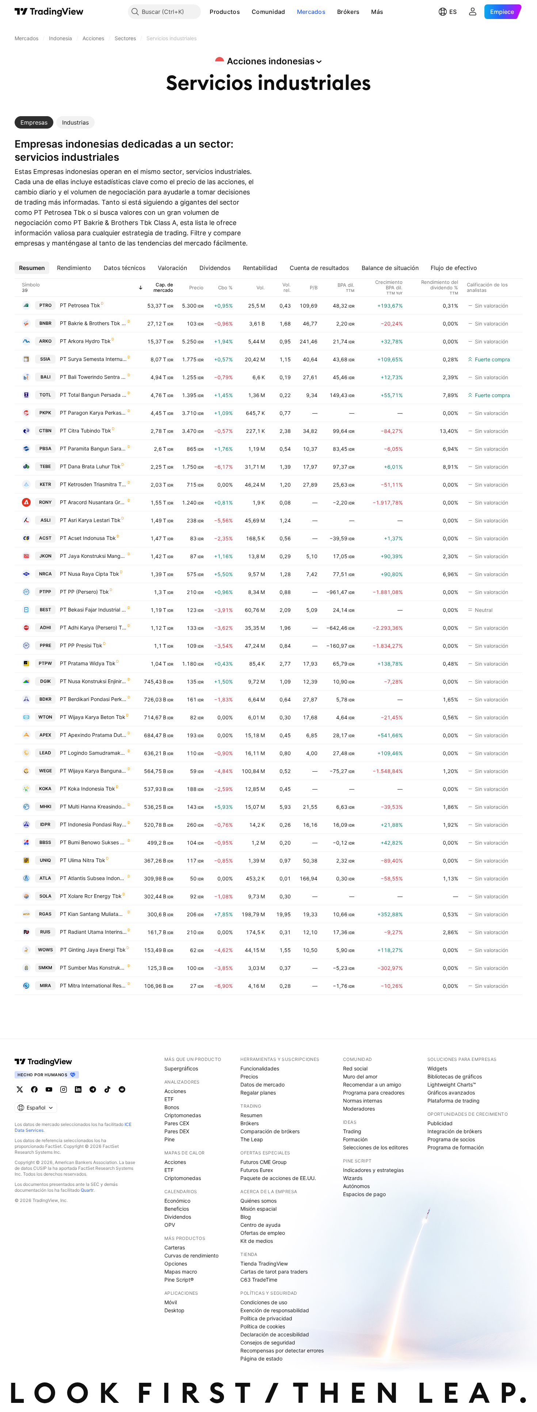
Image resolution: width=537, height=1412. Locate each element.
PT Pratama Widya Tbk (87, 663)
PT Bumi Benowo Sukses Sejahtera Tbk (93, 842)
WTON (45, 717)
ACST (45, 538)
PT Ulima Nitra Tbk (82, 860)
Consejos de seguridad (267, 1342)
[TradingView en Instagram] (63, 1089)
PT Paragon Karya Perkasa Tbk (93, 413)
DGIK (45, 681)
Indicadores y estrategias (373, 1170)
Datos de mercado (262, 1084)
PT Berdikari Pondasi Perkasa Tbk (93, 699)
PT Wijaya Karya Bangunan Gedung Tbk (93, 771)
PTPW (45, 663)
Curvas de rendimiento (191, 1255)
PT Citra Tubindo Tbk (85, 430)
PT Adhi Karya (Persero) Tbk (93, 627)
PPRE (45, 645)
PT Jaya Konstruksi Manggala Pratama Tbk (93, 556)
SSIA (45, 359)
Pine (169, 1139)
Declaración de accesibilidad (274, 1334)
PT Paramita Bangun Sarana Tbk (93, 448)
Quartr (87, 1190)
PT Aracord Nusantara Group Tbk (93, 502)
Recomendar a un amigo (372, 1084)
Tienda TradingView (264, 1263)
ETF (169, 1099)
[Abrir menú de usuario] (472, 11)
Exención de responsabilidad (274, 1310)
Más (377, 11)
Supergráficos (181, 1068)
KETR (45, 484)
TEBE (45, 466)
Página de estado (261, 1358)
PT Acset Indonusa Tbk (88, 538)
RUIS (45, 932)
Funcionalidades (259, 1068)
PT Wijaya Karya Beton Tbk (92, 717)
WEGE (45, 770)
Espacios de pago (364, 1194)
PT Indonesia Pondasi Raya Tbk (93, 824)
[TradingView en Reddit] (122, 1089)
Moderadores (359, 1108)
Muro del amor (360, 1076)
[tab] (34, 122)
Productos (225, 11)
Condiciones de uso (263, 1302)
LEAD (45, 753)
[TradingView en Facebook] (34, 1089)
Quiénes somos (258, 1201)
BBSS (45, 842)
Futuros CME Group (263, 1162)
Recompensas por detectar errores (282, 1350)
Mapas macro (180, 1271)
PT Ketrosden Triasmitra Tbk (93, 484)
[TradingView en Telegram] (93, 1089)
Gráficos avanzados (451, 1092)
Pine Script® (179, 1279)
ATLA (45, 878)
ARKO (45, 341)
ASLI (45, 520)
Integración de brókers (454, 1131)
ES (453, 11)
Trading (352, 1131)
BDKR (45, 699)
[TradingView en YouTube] (49, 1089)
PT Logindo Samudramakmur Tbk (93, 753)
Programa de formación (455, 1147)
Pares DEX (176, 1131)
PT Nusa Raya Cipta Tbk (89, 574)
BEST (45, 609)
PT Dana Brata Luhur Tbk (90, 466)
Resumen (251, 1115)
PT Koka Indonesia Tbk (87, 788)
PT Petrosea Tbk (80, 305)
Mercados (311, 11)
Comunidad (268, 11)
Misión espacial (258, 1209)
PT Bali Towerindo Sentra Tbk (93, 377)
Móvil (170, 1302)
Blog (245, 1217)
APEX (45, 735)
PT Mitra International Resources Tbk (93, 985)
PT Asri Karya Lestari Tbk (90, 520)
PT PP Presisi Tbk (81, 645)
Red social (355, 1068)
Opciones (175, 1263)
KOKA (45, 788)
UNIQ (45, 860)
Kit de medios (256, 1241)
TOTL (45, 394)
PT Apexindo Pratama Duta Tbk (93, 735)
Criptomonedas (182, 1115)
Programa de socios (451, 1139)
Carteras (174, 1247)
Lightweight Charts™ (451, 1084)
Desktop (174, 1310)
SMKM (45, 967)
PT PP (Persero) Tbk (84, 592)
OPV (169, 1225)
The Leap (251, 1139)
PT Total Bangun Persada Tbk (93, 395)
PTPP (45, 591)
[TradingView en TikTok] (107, 1089)
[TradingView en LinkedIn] (78, 1089)
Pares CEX (176, 1123)
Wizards (352, 1178)
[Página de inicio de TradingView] (49, 12)
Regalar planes (258, 1092)
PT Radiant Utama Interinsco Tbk (93, 932)
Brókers (348, 11)
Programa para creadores (373, 1092)
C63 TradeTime (258, 1279)
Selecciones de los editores (375, 1147)
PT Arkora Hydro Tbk (85, 341)
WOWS (45, 949)
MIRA (45, 985)
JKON (45, 556)
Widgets (437, 1068)
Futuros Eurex (256, 1170)
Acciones (175, 1091)
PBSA (45, 448)
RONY (45, 502)
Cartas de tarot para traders (274, 1271)
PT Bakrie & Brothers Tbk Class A (93, 323)
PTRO (45, 305)
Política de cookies (262, 1326)
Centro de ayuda (260, 1225)
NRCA (45, 573)
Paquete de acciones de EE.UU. (278, 1178)
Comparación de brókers (270, 1131)
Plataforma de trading (453, 1100)
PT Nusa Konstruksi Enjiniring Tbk (93, 681)
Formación (355, 1139)
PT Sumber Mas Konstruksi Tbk (93, 967)
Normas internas (362, 1100)
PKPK (45, 412)
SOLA (45, 896)
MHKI (45, 806)
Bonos (171, 1107)
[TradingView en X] (20, 1089)
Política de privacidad (266, 1318)
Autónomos (356, 1186)
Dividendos (177, 1217)
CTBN (45, 430)
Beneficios (176, 1209)
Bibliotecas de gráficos (454, 1076)
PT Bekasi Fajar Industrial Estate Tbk (93, 609)
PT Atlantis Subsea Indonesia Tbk (93, 878)
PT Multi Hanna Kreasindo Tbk (93, 806)
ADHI (45, 627)
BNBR (45, 323)
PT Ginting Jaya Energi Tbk (93, 950)
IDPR (45, 824)
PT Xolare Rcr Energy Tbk (91, 896)
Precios (249, 1076)
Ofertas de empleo (262, 1233)
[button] (245, 11)
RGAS (45, 914)
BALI (45, 377)
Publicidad (440, 1123)
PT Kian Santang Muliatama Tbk (93, 914)
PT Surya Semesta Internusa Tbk (93, 359)
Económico (177, 1201)
